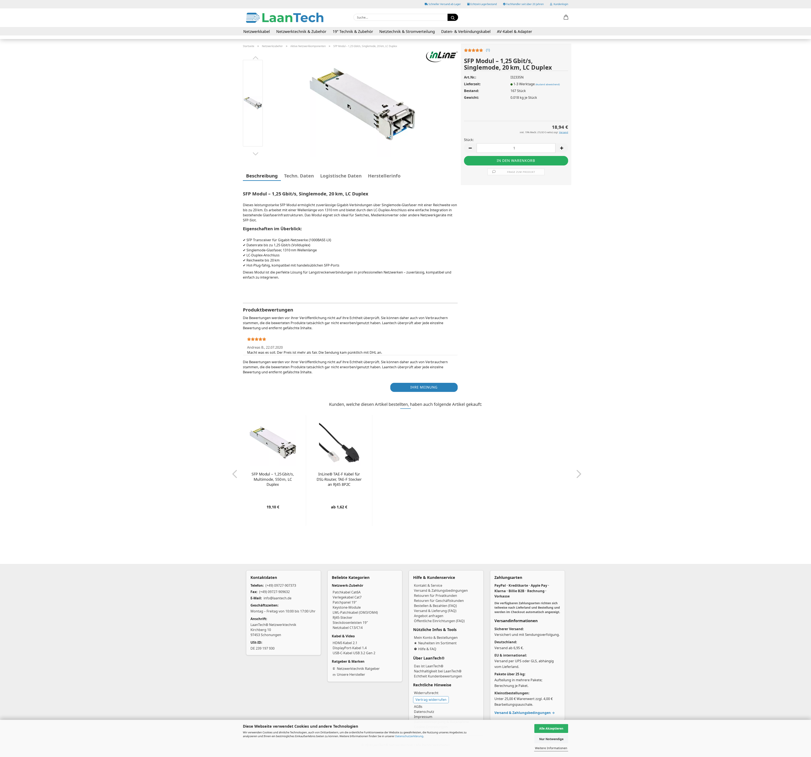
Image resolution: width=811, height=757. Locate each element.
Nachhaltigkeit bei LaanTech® (437, 671)
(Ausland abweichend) (548, 84)
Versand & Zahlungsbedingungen (441, 590)
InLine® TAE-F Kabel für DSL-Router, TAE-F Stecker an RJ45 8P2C (339, 479)
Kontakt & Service (428, 585)
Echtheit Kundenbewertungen (438, 676)
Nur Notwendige (551, 739)
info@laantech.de (277, 598)
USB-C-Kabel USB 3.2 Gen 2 (354, 653)
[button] (566, 17)
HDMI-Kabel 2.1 (345, 643)
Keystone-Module (347, 607)
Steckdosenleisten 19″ (350, 622)
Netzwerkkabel (256, 31)
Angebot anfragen (428, 615)
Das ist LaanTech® (428, 666)
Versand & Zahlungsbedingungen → (524, 712)
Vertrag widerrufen (430, 699)
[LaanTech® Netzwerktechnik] (285, 17)
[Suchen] (453, 17)
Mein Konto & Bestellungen (436, 637)
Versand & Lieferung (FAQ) (435, 610)
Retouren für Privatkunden (435, 595)
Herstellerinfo (384, 175)
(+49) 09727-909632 (274, 591)
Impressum (423, 716)
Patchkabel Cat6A (347, 592)
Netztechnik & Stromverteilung (407, 31)
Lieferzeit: (472, 84)
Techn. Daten (299, 175)
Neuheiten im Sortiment (437, 643)
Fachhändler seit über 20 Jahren (525, 4)
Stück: (469, 139)
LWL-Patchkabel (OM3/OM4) (355, 612)
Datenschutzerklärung (409, 736)
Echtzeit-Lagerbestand (483, 4)
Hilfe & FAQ (427, 649)
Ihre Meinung (424, 387)
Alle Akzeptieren (551, 728)
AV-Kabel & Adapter (514, 31)
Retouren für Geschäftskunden (439, 600)
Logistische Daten (341, 175)
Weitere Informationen (551, 748)
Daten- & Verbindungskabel (466, 31)
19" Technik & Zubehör (353, 31)
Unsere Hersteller (351, 674)
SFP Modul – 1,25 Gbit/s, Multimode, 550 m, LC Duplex (273, 479)
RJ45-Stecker (342, 617)
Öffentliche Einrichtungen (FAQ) (439, 621)
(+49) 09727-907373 (280, 585)
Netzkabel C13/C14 (348, 627)
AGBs (418, 706)
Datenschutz (424, 711)
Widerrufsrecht (426, 693)
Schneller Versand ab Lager (444, 4)
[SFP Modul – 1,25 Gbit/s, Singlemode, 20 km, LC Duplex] (362, 104)
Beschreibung (262, 175)
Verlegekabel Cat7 (347, 597)
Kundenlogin (560, 4)
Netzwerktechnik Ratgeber (358, 668)
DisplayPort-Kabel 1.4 (350, 648)
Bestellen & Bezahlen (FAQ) (435, 605)
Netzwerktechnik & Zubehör (301, 31)
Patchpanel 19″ (345, 602)
